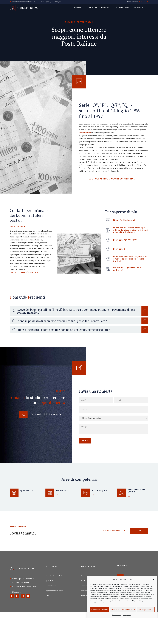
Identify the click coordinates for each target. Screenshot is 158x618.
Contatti (138, 8)
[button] (153, 579)
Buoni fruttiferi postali (53, 576)
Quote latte (49, 581)
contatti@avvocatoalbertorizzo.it (24, 272)
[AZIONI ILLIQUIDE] (85, 493)
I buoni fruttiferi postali (98, 8)
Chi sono (78, 8)
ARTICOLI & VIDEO (122, 8)
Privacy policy (127, 615)
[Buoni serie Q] (107, 249)
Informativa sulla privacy (101, 603)
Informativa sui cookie (146, 599)
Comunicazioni (86, 595)
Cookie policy (116, 615)
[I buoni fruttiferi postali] (107, 220)
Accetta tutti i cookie (99, 609)
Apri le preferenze (146, 609)
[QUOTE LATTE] (14, 493)
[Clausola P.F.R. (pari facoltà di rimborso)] (107, 269)
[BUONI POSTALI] (49, 493)
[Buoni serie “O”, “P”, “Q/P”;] (107, 240)
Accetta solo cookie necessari (123, 609)
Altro (47, 595)
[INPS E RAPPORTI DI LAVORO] (121, 493)
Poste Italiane (85, 132)
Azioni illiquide (50, 586)
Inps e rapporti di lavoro (54, 590)
